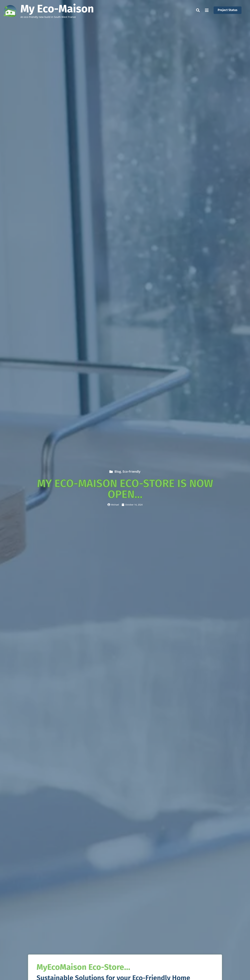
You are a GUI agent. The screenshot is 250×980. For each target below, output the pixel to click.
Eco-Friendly (131, 472)
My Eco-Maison (57, 8)
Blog (117, 472)
